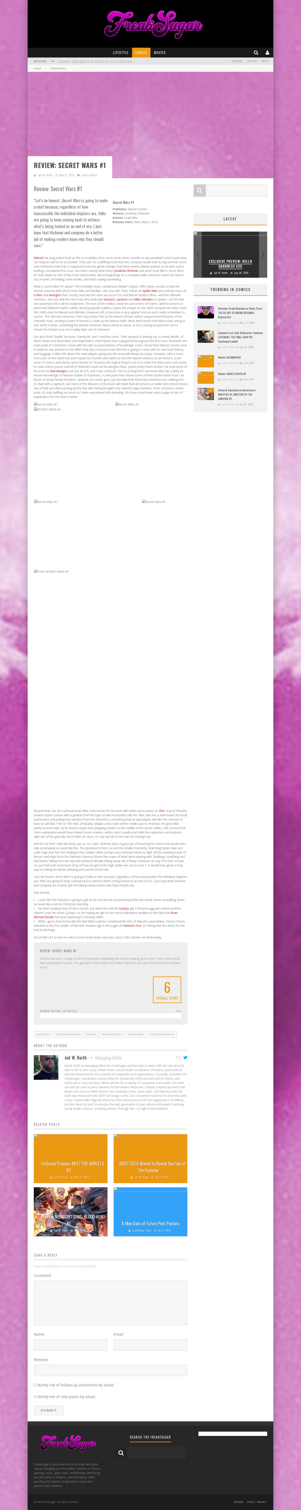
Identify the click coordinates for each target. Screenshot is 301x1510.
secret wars (136, 1034)
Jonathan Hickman (126, 271)
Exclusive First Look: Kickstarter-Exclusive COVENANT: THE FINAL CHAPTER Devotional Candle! (240, 337)
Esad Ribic (43, 1034)
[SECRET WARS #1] (47, 409)
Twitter (252, 61)
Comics (141, 52)
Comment (42, 1275)
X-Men (38, 295)
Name (39, 1334)
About (265, 61)
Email (118, 1334)
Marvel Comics (112, 1034)
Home (37, 68)
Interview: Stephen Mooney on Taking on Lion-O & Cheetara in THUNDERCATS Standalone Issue (114, 61)
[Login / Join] (268, 52)
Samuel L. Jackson (116, 299)
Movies (160, 52)
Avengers (55, 295)
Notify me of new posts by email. (66, 1396)
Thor (162, 811)
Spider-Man (149, 291)
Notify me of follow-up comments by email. (75, 1384)
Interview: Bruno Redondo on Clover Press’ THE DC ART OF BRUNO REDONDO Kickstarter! (240, 312)
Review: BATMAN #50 (229, 357)
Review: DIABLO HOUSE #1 (232, 373)
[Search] (256, 52)
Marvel (38, 258)
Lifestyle (121, 52)
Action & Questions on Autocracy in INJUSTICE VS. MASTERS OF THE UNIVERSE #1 (236, 394)
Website (41, 1359)
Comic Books (89, 175)
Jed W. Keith (45, 175)
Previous (198, 254)
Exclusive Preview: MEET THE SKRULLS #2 (72, 1166)
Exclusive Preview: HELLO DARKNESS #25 (230, 264)
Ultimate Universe (162, 1034)
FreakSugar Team (142, 1230)
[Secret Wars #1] (46, 404)
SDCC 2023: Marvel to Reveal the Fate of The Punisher (152, 1166)
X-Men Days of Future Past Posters (150, 1223)
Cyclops (124, 908)
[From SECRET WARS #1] (51, 571)
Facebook (237, 61)
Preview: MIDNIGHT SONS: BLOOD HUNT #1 (73, 1220)
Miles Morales (143, 299)
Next (263, 254)
